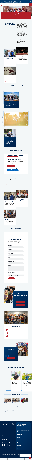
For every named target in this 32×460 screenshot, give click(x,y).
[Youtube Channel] (9, 442)
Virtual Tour (19, 447)
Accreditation (4, 454)
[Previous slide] (6, 356)
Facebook (9, 329)
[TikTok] (4, 442)
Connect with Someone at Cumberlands (23, 455)
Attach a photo (11, 272)
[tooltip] (14, 272)
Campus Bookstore (20, 448)
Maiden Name (10, 253)
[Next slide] (9, 356)
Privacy (12, 454)
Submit (11, 278)
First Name (10, 245)
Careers (18, 437)
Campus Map (19, 439)
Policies (15, 454)
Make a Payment (25, 454)
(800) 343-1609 (4, 439)
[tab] (12, 155)
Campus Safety (19, 454)
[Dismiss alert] (30, 1)
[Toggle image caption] (26, 124)
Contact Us (19, 440)
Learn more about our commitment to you (23, 431)
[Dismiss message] (31, 454)
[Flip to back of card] (20, 390)
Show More (5, 187)
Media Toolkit (29, 454)
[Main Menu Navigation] (30, 4)
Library (18, 442)
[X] (7, 442)
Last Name (10, 249)
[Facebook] (2, 442)
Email (9, 257)
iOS (9, 170)
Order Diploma (20, 304)
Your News (10, 265)
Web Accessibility (8, 454)
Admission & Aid (19, 434)
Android (15, 170)
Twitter (9, 336)
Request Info (19, 445)
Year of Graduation (12, 261)
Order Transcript (20, 302)
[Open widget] (30, 458)
